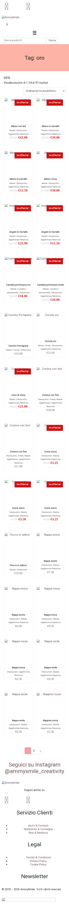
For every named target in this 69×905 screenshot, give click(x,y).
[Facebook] (6, 6)
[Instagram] (28, 6)
